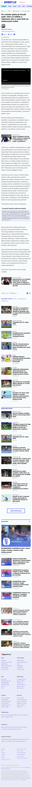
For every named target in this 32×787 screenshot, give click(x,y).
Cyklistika (15, 469)
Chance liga (3, 679)
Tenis (19, 6)
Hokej (14, 6)
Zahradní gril (14, 729)
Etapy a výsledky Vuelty (22, 662)
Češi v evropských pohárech (7, 716)
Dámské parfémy (20, 739)
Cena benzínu (25, 714)
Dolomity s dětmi (5, 706)
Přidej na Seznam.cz (5, 759)
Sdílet (11, 34)
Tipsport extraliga (5, 682)
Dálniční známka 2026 (21, 699)
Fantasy (4, 6)
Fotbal (9, 6)
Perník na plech (20, 688)
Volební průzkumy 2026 (6, 662)
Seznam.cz (22, 2)
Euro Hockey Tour (17, 277)
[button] (29, 70)
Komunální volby (5, 669)
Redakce (3, 749)
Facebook (3, 752)
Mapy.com (3, 714)
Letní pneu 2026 (20, 697)
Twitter (2, 756)
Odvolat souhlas (20, 756)
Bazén (2, 727)
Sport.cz (10, 29)
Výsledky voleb (4, 664)
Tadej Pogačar (20, 665)
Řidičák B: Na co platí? (21, 703)
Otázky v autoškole (21, 705)
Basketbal (15, 482)
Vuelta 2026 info (20, 660)
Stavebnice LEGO (12, 739)
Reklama (3, 757)
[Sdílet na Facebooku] (27, 293)
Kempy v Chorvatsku (5, 697)
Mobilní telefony (4, 739)
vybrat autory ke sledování (7, 31)
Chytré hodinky (15, 741)
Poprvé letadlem (4, 699)
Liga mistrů (15, 306)
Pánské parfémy (22, 741)
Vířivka (19, 729)
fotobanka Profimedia (5, 768)
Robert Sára (4, 29)
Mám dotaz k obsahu (21, 752)
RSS (2, 750)
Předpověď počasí (10, 714)
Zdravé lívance (20, 682)
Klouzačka (25, 727)
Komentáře (4, 521)
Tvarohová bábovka (21, 684)
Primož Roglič (20, 667)
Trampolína (14, 727)
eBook (5, 34)
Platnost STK (19, 706)
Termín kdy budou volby (6, 665)
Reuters (28, 767)
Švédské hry (4, 301)
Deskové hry (4, 741)
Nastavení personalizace (22, 757)
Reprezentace (16, 134)
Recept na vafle (20, 686)
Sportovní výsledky (17, 320)
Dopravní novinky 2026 (22, 701)
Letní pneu (27, 739)
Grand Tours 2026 (20, 669)
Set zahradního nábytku (6, 729)
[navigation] (2, 2)
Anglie (14, 355)
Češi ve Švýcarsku (5, 703)
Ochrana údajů (20, 750)
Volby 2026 (3, 660)
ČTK (23, 767)
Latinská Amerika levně (6, 705)
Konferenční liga (17, 411)
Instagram (3, 754)
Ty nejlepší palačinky (21, 679)
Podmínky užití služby (21, 749)
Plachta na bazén (8, 727)
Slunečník (20, 727)
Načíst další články (16, 511)
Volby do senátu (4, 667)
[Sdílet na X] (30, 293)
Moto (23, 6)
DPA (25, 767)
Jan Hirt (18, 664)
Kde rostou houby (18, 714)
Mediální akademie (21, 754)
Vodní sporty (16, 494)
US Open (15, 331)
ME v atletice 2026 (5, 684)
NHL (2, 688)
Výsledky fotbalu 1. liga (6, 680)
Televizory (9, 741)
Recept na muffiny (21, 680)
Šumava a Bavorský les (6, 701)
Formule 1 (3, 686)
